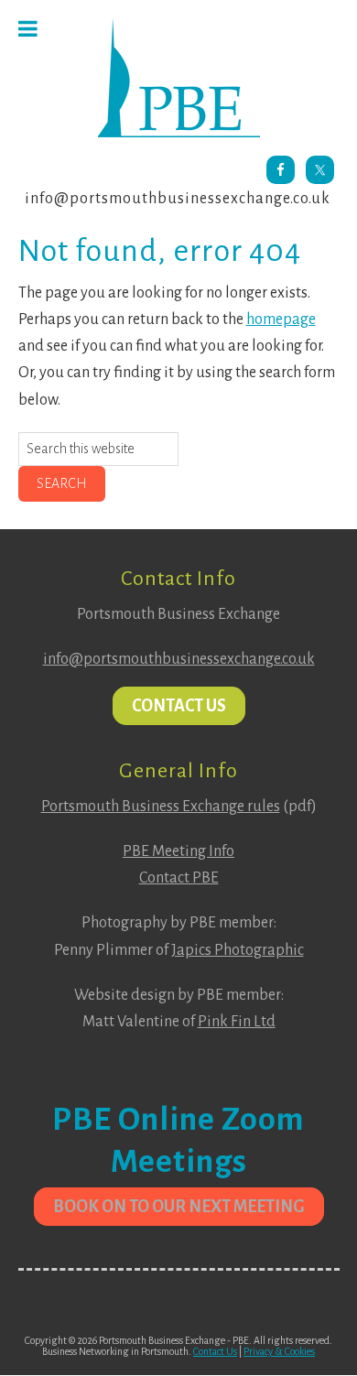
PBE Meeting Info (178, 851)
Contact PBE (179, 878)
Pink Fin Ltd (237, 1021)
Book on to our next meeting (179, 1206)
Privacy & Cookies (279, 1351)
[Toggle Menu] (28, 29)
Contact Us (179, 706)
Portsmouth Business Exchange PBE (179, 77)
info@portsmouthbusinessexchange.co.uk (177, 198)
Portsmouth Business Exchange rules (160, 806)
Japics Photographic (237, 950)
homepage (281, 319)
